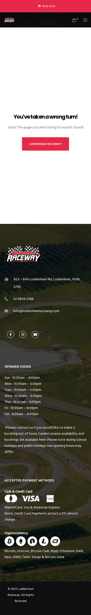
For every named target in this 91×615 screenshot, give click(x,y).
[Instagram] (22, 334)
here (42, 439)
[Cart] (73, 19)
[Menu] (84, 19)
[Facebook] (10, 334)
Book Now (48, 6)
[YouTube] (35, 334)
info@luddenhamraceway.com (36, 311)
